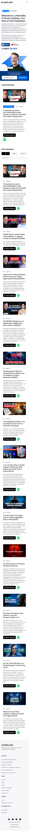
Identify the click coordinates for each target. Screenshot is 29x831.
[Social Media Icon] (9, 819)
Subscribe (23, 77)
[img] (7, 745)
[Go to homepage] (7, 2)
